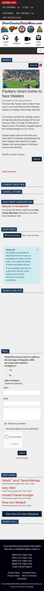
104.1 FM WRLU (23, 13)
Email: (5, 398)
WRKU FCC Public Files (22, 561)
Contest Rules (14, 573)
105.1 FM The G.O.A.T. (12, 17)
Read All (33, 65)
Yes (10, 370)
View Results (22, 458)
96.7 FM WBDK (9, 7)
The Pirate (8, 13)
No (10, 375)
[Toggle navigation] (40, 50)
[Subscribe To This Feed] (40, 65)
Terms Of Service (29, 576)
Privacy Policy (13, 576)
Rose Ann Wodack (14, 502)
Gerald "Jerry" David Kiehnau (21, 480)
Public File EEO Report (22, 567)
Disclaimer (22, 579)
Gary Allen (9, 488)
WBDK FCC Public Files (22, 555)
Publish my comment (17, 423)
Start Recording (13, 235)
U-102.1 (25, 7)
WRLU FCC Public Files (22, 558)
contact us (35, 549)
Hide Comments (9, 171)
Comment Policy (29, 573)
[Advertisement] (22, 325)
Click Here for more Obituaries (22, 513)
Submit (22, 453)
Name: (6, 388)
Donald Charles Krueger (17, 495)
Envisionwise (20, 587)
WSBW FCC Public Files (22, 564)
